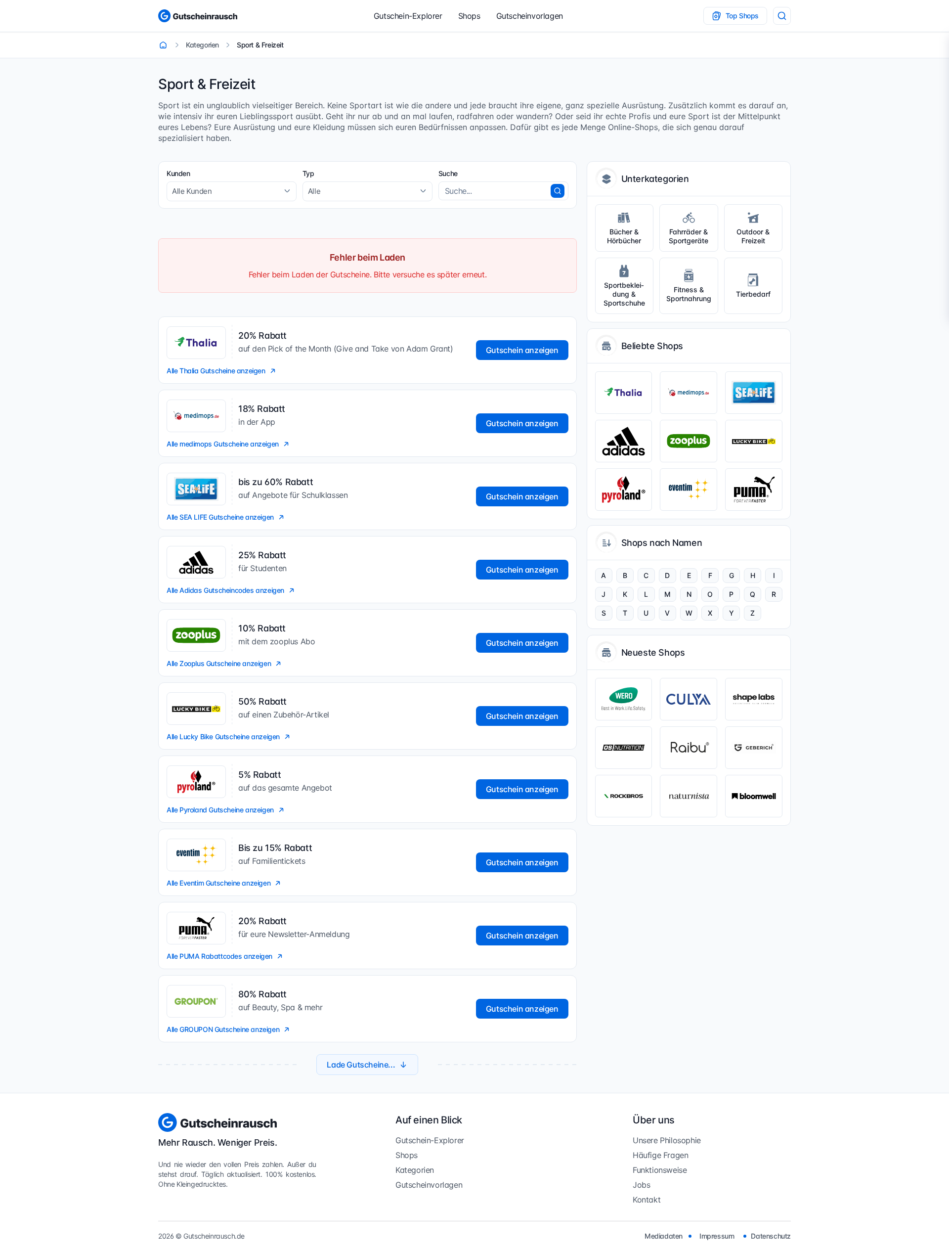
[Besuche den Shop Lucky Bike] (753, 441)
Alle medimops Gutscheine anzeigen (223, 444)
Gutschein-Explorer (408, 16)
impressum (716, 1236)
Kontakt (646, 1200)
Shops (469, 16)
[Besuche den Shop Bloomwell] (753, 796)
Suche (448, 173)
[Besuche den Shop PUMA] (753, 489)
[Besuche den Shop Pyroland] (623, 489)
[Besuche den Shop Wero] (623, 699)
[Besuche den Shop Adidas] (623, 441)
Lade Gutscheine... (361, 1065)
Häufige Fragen (660, 1155)
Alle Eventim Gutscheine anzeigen (218, 883)
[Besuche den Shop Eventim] (688, 489)
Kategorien (414, 1170)
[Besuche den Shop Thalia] (623, 392)
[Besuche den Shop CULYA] (688, 699)
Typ (308, 173)
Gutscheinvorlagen (529, 16)
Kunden (178, 173)
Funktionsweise (660, 1170)
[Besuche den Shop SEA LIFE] (753, 392)
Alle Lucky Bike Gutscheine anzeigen (223, 736)
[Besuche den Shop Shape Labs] (753, 699)
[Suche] (782, 16)
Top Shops (742, 15)
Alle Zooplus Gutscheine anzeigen (219, 663)
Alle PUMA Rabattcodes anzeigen (219, 956)
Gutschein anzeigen (522, 350)
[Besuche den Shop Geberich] (753, 747)
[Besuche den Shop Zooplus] (688, 441)
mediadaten (664, 1236)
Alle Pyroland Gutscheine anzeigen (220, 809)
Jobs (641, 1185)
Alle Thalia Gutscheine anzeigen (216, 370)
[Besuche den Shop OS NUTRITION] (623, 747)
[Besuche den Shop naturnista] (688, 796)
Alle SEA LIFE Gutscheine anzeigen (220, 517)
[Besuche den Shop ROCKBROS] (623, 796)
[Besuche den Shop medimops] (688, 392)
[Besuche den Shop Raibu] (688, 747)
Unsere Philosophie (667, 1140)
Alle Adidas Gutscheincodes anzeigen (225, 590)
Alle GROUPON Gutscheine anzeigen (223, 1029)
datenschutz (771, 1236)
